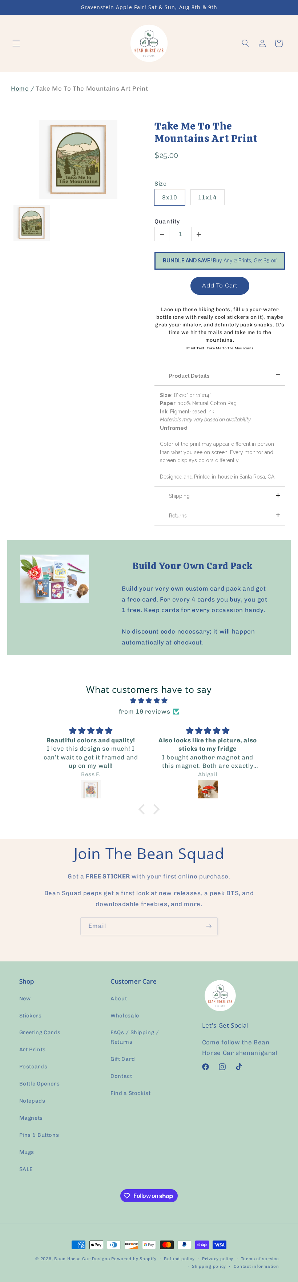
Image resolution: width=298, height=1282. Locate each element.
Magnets (31, 1118)
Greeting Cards (40, 1032)
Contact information (256, 1266)
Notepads (32, 1101)
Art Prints (32, 1049)
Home (20, 88)
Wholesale (124, 1015)
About (118, 998)
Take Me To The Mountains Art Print (206, 132)
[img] (149, 700)
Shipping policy (209, 1266)
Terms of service (260, 1258)
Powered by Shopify (133, 1258)
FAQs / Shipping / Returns (134, 1037)
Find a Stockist (130, 1093)
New (25, 998)
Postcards (33, 1066)
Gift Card (122, 1059)
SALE (26, 1169)
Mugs (27, 1152)
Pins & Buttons (39, 1135)
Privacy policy (217, 1258)
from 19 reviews (144, 711)
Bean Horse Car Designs (82, 1258)
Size (160, 183)
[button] (16, 43)
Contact (121, 1076)
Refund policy (179, 1258)
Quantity (167, 221)
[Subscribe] (209, 926)
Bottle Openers (39, 1083)
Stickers (30, 1015)
